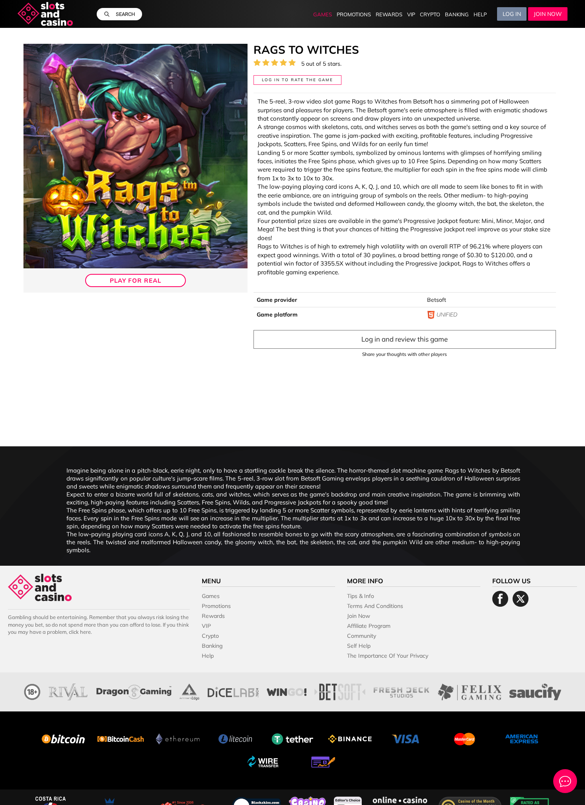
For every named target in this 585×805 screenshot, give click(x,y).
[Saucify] (535, 691)
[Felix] (470, 691)
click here (80, 632)
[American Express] (522, 738)
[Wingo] (286, 691)
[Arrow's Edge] (189, 691)
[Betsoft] (340, 691)
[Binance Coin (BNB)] (350, 738)
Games (322, 14)
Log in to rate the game (297, 79)
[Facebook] (500, 599)
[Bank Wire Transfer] (264, 761)
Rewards (389, 14)
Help (480, 14)
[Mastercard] (464, 738)
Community (361, 635)
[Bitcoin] (63, 738)
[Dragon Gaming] (134, 691)
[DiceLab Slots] (233, 691)
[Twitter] (520, 599)
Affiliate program (368, 625)
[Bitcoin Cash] (120, 738)
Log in (512, 14)
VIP (411, 14)
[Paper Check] (321, 761)
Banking (457, 14)
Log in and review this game (404, 339)
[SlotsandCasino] (45, 14)
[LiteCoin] (235, 738)
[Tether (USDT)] (292, 738)
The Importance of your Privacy (387, 655)
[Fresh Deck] (401, 691)
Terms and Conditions (375, 606)
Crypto (430, 14)
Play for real (135, 280)
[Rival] (68, 691)
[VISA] (407, 738)
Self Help (358, 645)
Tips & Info (360, 596)
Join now (548, 14)
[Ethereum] (178, 738)
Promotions (354, 14)
